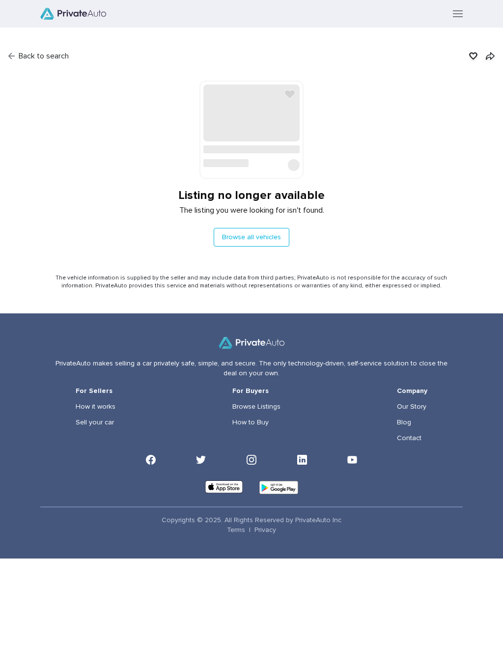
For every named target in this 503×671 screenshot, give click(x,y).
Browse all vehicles (251, 237)
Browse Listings (256, 406)
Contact (409, 438)
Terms (236, 530)
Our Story (411, 406)
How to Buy (250, 422)
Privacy (265, 530)
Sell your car (95, 422)
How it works (95, 406)
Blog (404, 422)
